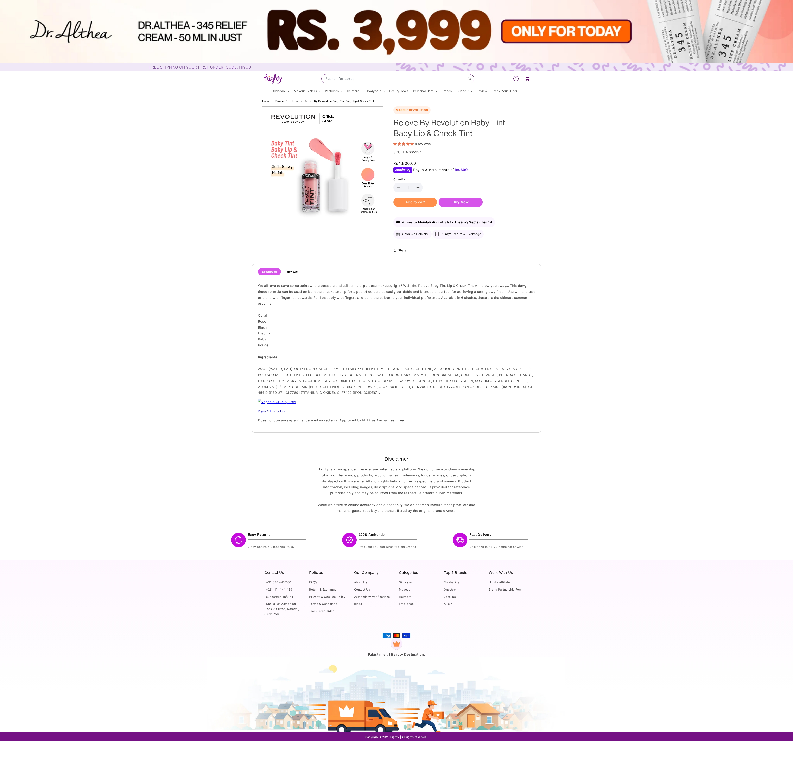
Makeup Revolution (287, 101)
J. (445, 611)
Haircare (405, 596)
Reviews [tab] (292, 271)
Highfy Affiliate (499, 582)
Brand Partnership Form (506, 589)
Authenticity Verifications (372, 596)
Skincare (405, 582)
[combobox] (397, 78)
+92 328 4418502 (278, 582)
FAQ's (313, 582)
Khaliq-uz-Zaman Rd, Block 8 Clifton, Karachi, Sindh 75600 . (281, 609)
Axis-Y (448, 603)
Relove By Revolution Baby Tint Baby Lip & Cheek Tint (339, 101)
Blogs (358, 603)
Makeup (405, 589)
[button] (527, 78)
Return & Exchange (322, 589)
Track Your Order (321, 611)
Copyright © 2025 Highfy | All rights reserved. (396, 737)
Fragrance (406, 603)
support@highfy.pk (278, 596)
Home (266, 101)
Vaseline (450, 596)
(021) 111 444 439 (278, 589)
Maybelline (451, 582)
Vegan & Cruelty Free (272, 410)
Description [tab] (269, 271)
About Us (360, 582)
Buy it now (460, 202)
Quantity (399, 179)
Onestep (450, 589)
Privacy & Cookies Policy (327, 596)
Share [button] (402, 250)
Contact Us (362, 589)
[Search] (469, 78)
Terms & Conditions (323, 603)
